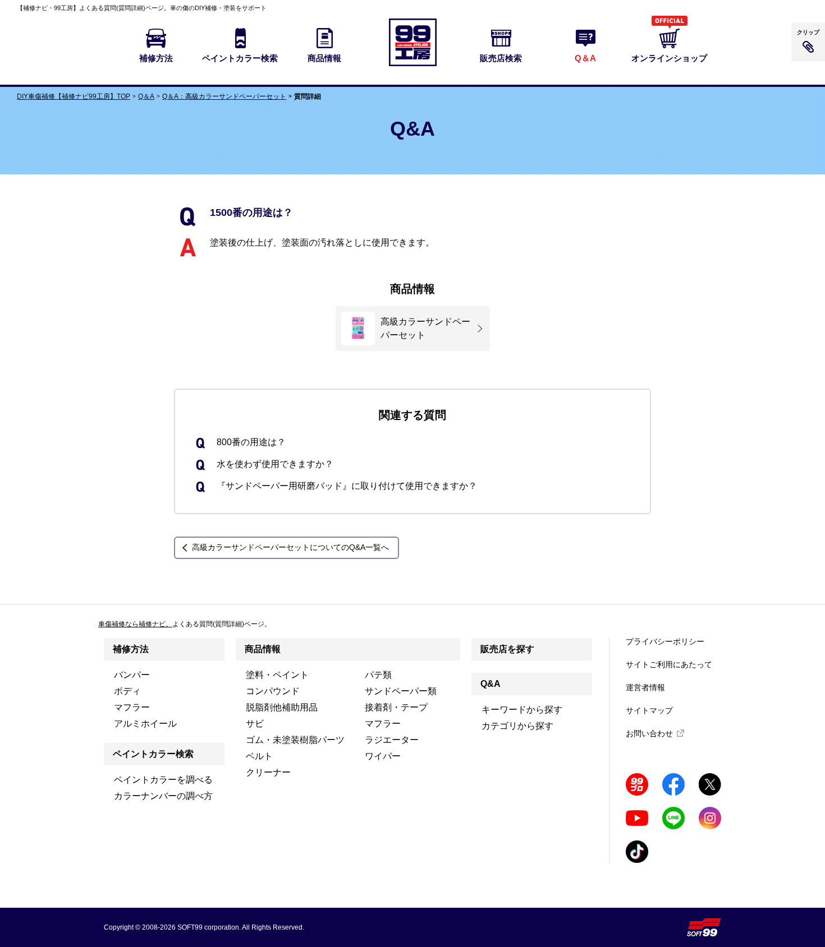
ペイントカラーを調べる (163, 779)
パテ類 (378, 675)
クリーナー (268, 772)
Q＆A (146, 96)
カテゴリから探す (517, 726)
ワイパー (383, 756)
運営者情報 (645, 687)
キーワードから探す (522, 709)
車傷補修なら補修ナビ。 (135, 624)
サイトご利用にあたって (669, 664)
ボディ (127, 691)
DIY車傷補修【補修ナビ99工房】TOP (73, 96)
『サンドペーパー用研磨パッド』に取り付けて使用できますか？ (347, 486)
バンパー (132, 675)
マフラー (132, 707)
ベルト (259, 756)
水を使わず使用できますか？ (275, 464)
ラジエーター (392, 740)
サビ (255, 723)
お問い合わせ (649, 733)
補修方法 (131, 649)
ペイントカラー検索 (153, 754)
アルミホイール (145, 723)
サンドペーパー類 (401, 691)
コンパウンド (273, 691)
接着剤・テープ (396, 707)
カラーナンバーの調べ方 (163, 796)
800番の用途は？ (251, 442)
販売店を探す (507, 649)
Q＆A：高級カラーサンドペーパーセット (224, 96)
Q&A (490, 684)
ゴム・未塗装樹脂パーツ (295, 740)
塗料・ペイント (277, 675)
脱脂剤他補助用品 (282, 707)
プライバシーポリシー (665, 641)
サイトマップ (649, 710)
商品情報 (263, 649)
